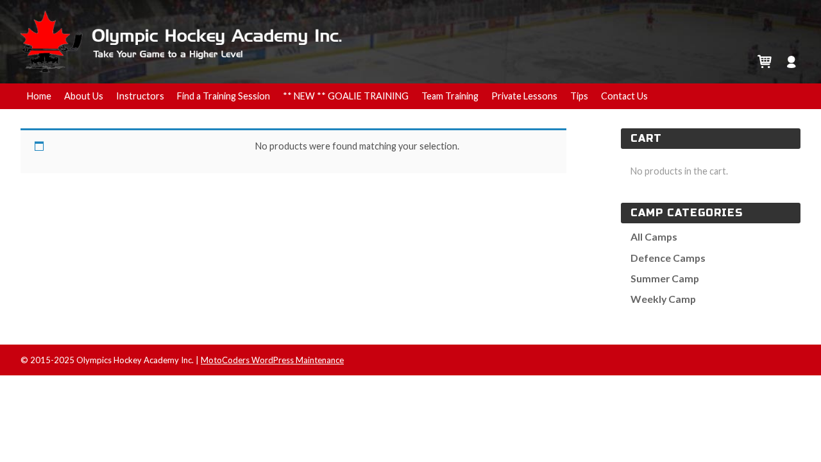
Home (39, 95)
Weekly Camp (663, 299)
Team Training (449, 95)
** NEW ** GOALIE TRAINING (346, 95)
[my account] (791, 60)
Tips (579, 95)
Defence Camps (668, 258)
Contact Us (624, 95)
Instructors (140, 95)
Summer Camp (665, 278)
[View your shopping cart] (764, 60)
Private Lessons (524, 95)
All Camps (654, 236)
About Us (83, 95)
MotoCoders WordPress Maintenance (272, 360)
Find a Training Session (223, 95)
